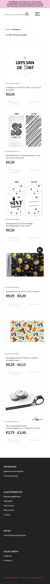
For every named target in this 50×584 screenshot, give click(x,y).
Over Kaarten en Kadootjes (15, 535)
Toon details (35, 102)
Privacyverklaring (11, 476)
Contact (7, 515)
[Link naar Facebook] (40, 580)
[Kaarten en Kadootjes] (21, 14)
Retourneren (9, 505)
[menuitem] (29, 14)
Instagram (8, 560)
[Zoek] (29, 14)
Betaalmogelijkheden (12, 496)
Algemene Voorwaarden (13, 471)
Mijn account (9, 510)
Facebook (8, 556)
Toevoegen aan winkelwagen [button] (15, 103)
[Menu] (36, 14)
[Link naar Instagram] (44, 580)
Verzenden (8, 501)
